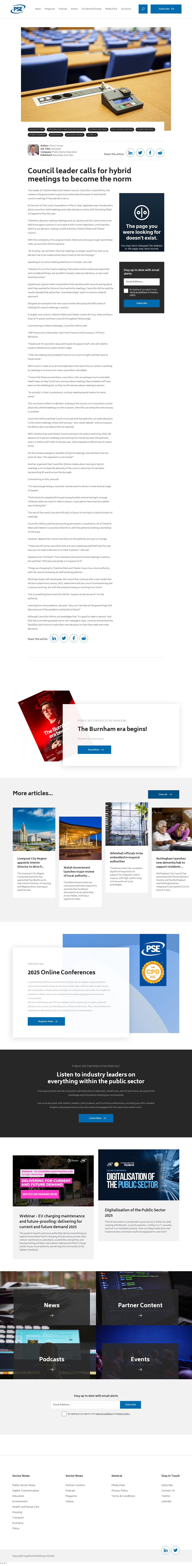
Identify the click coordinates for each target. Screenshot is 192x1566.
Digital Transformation (25, 1491)
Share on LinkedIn (130, 153)
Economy (17, 1523)
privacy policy (123, 1414)
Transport (18, 1518)
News (38, 9)
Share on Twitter (140, 153)
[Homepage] (18, 9)
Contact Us (168, 1491)
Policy (16, 1529)
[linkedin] (165, 1550)
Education (18, 1496)
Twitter (165, 1496)
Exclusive (126, 9)
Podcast (63, 9)
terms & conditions (138, 292)
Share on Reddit (160, 153)
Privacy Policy (119, 1491)
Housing (17, 1512)
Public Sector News (23, 1485)
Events (74, 9)
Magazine (50, 9)
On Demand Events (91, 9)
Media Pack (111, 9)
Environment (20, 1502)
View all (163, 795)
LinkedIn (166, 1502)
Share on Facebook (150, 153)
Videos (70, 1502)
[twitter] (175, 1550)
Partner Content (75, 1485)
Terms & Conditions (123, 1496)
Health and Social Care (25, 1507)
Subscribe (164, 9)
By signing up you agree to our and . (144, 293)
